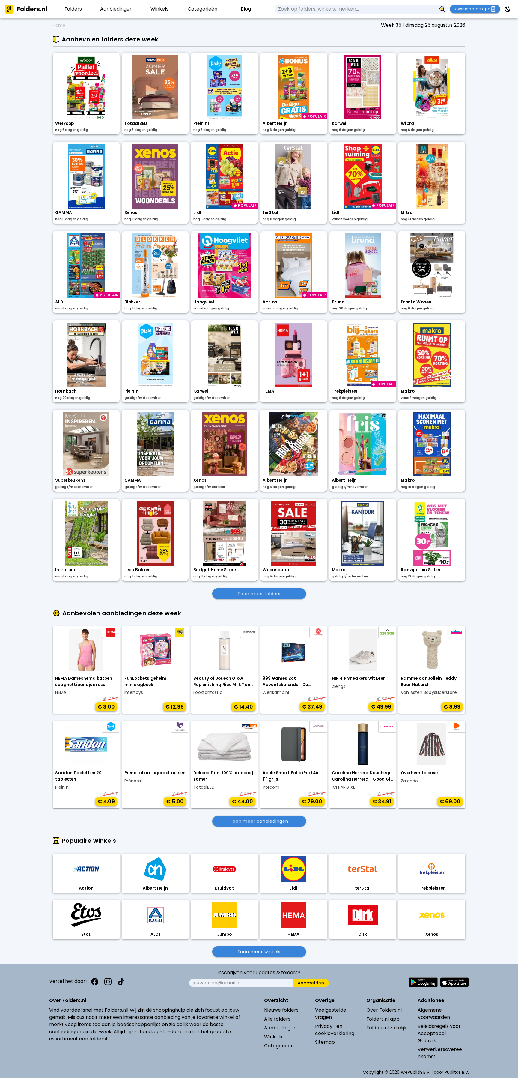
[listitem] (73, 9)
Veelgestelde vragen (330, 1014)
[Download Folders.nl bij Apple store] (454, 982)
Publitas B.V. (457, 1072)
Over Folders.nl (384, 1010)
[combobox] (355, 9)
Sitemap (325, 1042)
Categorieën (279, 1045)
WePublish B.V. (415, 1072)
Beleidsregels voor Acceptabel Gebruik (439, 1033)
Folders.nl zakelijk (386, 1027)
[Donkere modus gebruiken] (507, 9)
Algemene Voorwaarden (434, 1014)
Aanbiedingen (280, 1027)
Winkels (273, 1036)
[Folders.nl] (26, 9)
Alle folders (277, 1019)
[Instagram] (108, 981)
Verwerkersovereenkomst (440, 1053)
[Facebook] (94, 981)
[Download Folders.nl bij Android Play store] (423, 982)
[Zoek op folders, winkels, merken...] (442, 9)
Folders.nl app (383, 1019)
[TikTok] (121, 981)
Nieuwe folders (281, 1010)
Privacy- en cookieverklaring (334, 1030)
